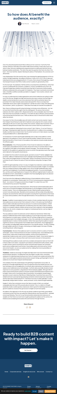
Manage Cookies (50, 391)
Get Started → (28, 350)
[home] (5, 2)
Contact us (47, 2)
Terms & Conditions (38, 387)
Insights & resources (29, 371)
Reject (41, 391)
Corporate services (15, 371)
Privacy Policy (29, 387)
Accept (34, 391)
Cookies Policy (49, 387)
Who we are (40, 371)
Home (6, 371)
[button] (53, 2)
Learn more (28, 391)
